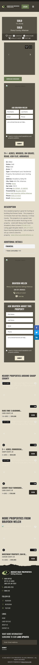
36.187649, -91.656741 (20, 188)
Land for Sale (6, 621)
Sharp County (15, 30)
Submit (19, 144)
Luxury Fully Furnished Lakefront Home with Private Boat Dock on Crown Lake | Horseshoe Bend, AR (14, 487)
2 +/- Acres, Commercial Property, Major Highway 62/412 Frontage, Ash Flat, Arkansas (12, 449)
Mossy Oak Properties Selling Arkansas (19, 193)
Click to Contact (16, 198)
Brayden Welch (21, 191)
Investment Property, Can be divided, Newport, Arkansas (13, 554)
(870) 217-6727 (16, 196)
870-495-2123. (26, 225)
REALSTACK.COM (26, 662)
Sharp (14, 184)
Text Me (21, 296)
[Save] (26, 47)
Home (3, 618)
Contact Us (5, 628)
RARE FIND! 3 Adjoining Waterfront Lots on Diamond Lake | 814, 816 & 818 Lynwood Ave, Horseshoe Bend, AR (14, 410)
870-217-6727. (28, 228)
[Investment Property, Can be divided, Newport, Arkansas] (19, 538)
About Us (5, 625)
